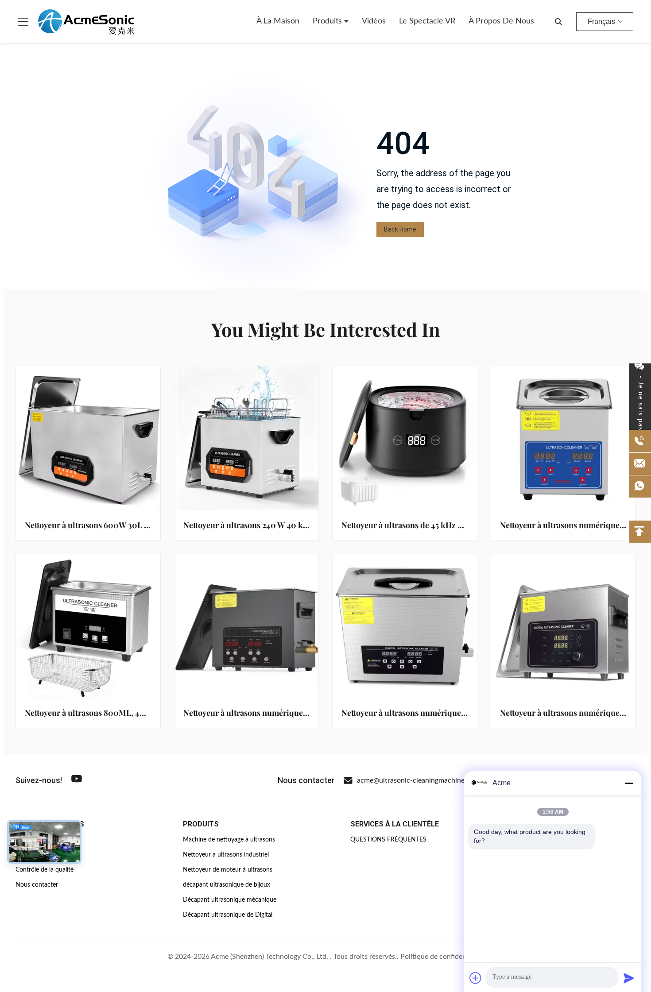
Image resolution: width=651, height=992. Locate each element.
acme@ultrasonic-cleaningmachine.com (418, 780)
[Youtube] (76, 780)
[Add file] (475, 978)
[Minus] (629, 783)
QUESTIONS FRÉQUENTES (388, 840)
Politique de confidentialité (442, 956)
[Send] (629, 978)
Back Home (400, 229)
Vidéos (374, 21)
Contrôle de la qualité (45, 870)
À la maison (277, 21)
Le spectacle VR (427, 21)
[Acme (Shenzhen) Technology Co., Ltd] (86, 21)
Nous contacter (37, 885)
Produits (328, 21)
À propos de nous (501, 21)
